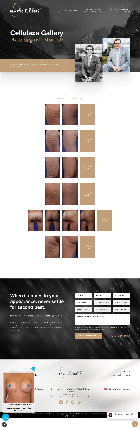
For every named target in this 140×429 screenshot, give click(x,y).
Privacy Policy (107, 329)
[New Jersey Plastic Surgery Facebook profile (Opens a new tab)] (66, 402)
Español (86, 397)
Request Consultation (92, 12)
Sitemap (54, 397)
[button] (57, 10)
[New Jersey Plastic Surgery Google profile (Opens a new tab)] (72, 402)
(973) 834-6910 (114, 12)
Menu (127, 12)
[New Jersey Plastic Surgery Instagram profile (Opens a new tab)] (61, 402)
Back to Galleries (63, 99)
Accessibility (76, 397)
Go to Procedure (78, 99)
